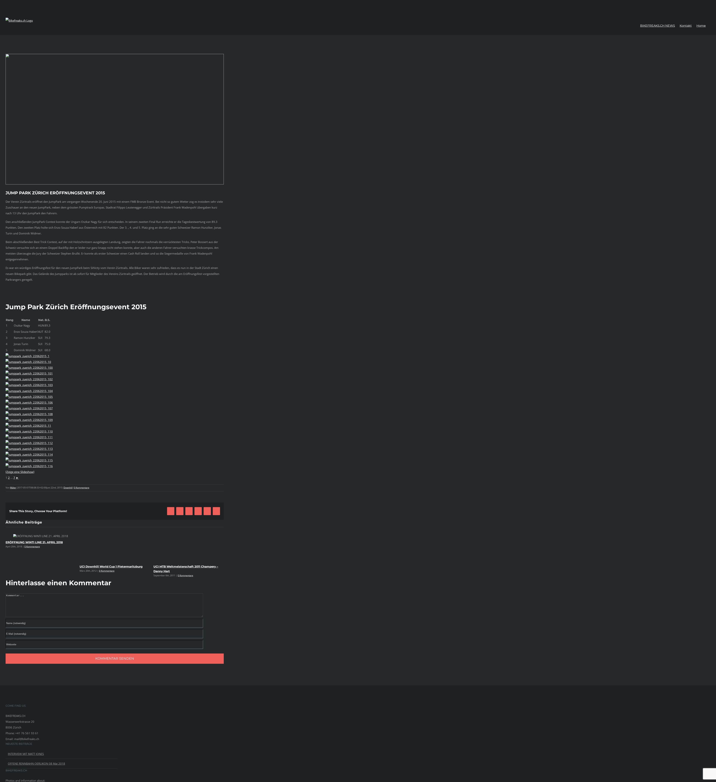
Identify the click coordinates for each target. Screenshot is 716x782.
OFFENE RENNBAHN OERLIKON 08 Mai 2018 (36, 763)
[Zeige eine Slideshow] (20, 472)
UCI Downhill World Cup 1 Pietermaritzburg (111, 566)
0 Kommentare (81, 487)
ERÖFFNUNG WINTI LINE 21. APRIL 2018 (34, 542)
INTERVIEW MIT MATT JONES (26, 754)
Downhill (68, 487)
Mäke (13, 487)
